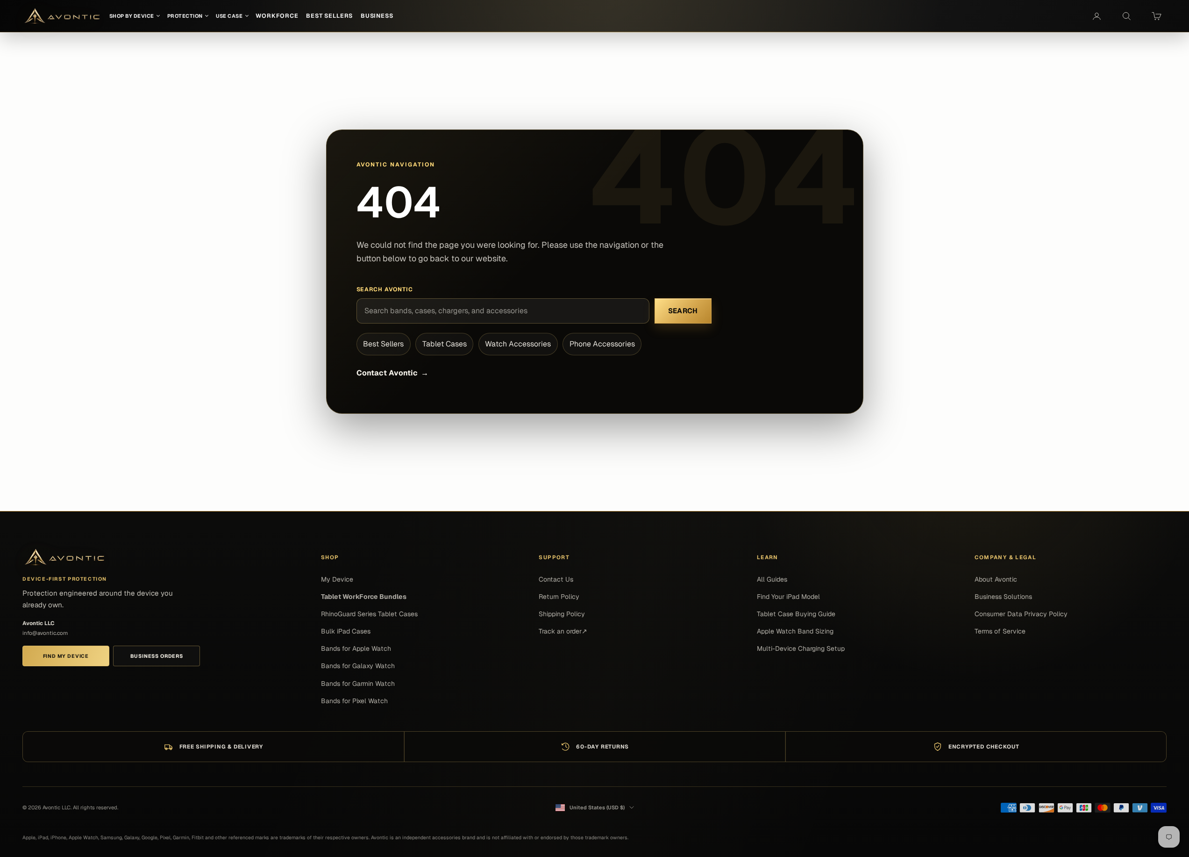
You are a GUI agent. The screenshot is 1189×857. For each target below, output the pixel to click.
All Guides (772, 579)
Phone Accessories (602, 344)
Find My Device (66, 656)
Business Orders (156, 656)
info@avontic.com (45, 632)
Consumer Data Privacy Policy (1021, 614)
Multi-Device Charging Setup (801, 648)
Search (683, 310)
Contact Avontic (392, 373)
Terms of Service (1000, 631)
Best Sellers (383, 344)
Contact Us (556, 579)
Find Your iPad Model (788, 596)
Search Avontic (384, 289)
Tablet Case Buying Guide (796, 614)
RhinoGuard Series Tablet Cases (369, 614)
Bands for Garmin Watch (358, 683)
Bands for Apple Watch (356, 648)
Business (377, 16)
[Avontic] (64, 557)
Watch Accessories (518, 344)
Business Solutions (1003, 596)
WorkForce (277, 16)
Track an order (563, 631)
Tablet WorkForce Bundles (363, 596)
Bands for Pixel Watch (354, 701)
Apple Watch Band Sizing (795, 631)
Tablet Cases (444, 344)
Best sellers (329, 16)
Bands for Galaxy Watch (358, 666)
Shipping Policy (562, 614)
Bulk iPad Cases (345, 631)
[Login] (1096, 16)
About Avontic (996, 579)
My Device (337, 579)
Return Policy (559, 596)
